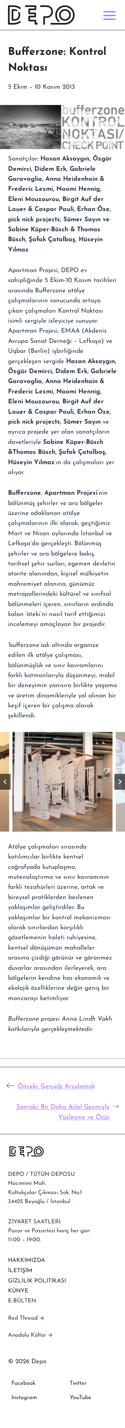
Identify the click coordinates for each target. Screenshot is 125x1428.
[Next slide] (119, 782)
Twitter (78, 1383)
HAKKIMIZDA (26, 1260)
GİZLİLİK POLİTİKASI (37, 1281)
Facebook (23, 1383)
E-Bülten (22, 1301)
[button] (63, 782)
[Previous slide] (5, 782)
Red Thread (23, 1318)
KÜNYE (18, 1291)
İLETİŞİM (20, 1271)
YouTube (80, 1397)
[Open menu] (108, 15)
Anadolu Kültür (27, 1335)
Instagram (24, 1397)
